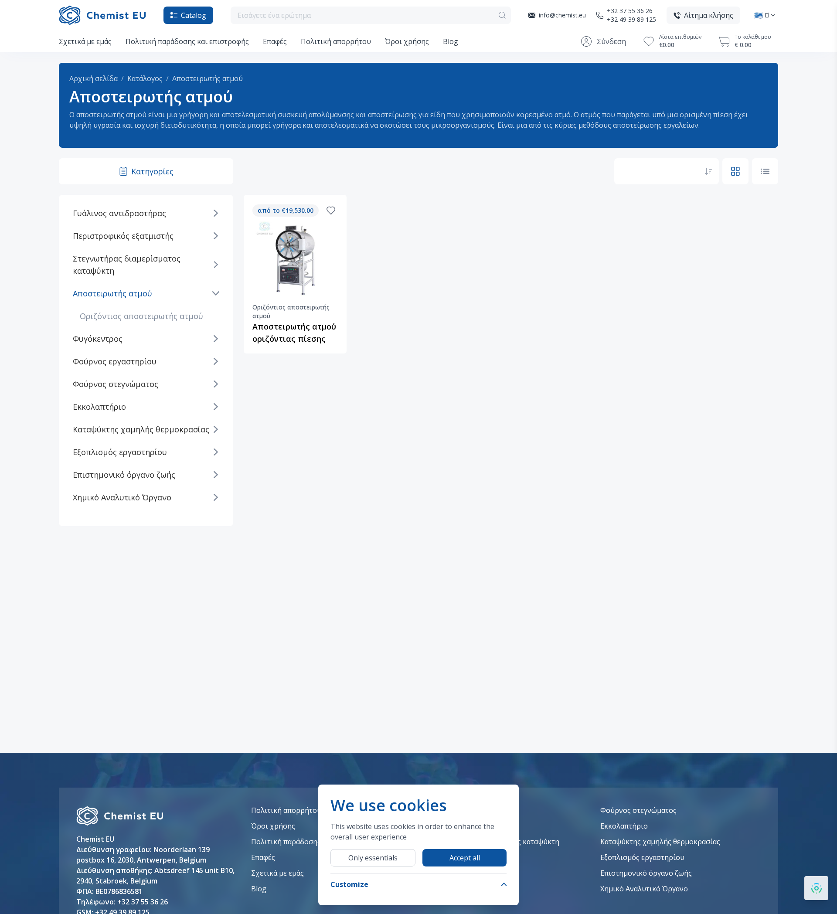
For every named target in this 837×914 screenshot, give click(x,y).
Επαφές (275, 41)
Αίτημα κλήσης (708, 15)
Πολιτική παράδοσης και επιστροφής (187, 41)
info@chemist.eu (562, 15)
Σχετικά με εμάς (85, 41)
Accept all (464, 858)
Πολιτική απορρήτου (336, 41)
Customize (349, 884)
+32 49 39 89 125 (631, 19)
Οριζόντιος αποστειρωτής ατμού (141, 316)
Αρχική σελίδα (93, 78)
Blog (450, 41)
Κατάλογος (145, 78)
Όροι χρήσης (407, 41)
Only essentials (373, 858)
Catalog (193, 15)
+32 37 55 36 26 (630, 11)
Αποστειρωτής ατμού (207, 78)
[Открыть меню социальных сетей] (816, 888)
